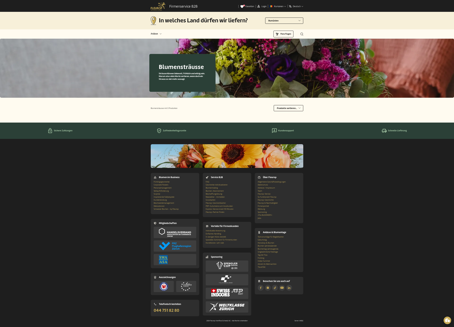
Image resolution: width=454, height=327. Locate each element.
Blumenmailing (212, 188)
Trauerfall (261, 267)
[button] (156, 33)
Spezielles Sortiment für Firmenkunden (221, 240)
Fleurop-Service (264, 194)
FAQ (207, 182)
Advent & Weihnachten (267, 264)
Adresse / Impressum (266, 188)
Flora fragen (285, 34)
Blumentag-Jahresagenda (268, 249)
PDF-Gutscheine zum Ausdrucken (219, 206)
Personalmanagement (163, 188)
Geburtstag (262, 240)
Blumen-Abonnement (215, 191)
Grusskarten (210, 200)
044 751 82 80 (166, 310)
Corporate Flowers (161, 185)
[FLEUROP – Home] (158, 6)
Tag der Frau (263, 255)
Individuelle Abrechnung (215, 231)
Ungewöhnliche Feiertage (268, 252)
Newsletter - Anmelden (215, 197)
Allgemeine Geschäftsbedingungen (272, 182)
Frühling (261, 258)
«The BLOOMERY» (265, 215)
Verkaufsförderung (161, 191)
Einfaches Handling (213, 234)
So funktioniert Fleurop (267, 197)
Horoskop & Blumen (266, 243)
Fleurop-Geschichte (266, 200)
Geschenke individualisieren (217, 185)
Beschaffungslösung (214, 194)
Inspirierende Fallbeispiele (164, 197)
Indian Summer (264, 261)
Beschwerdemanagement (164, 203)
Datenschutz (263, 185)
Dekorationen (159, 206)
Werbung (261, 209)
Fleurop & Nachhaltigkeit (268, 203)
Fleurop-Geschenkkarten (216, 203)
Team (260, 191)
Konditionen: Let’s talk (215, 243)
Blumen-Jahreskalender (267, 246)
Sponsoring (262, 212)
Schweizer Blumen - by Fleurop (166, 209)
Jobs (259, 218)
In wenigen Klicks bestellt (216, 237)
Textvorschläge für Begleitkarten (271, 237)
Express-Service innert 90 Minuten (220, 209)
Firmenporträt (263, 206)
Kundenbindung (160, 200)
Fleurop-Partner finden (215, 212)
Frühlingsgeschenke (161, 182)
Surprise (157, 194)
